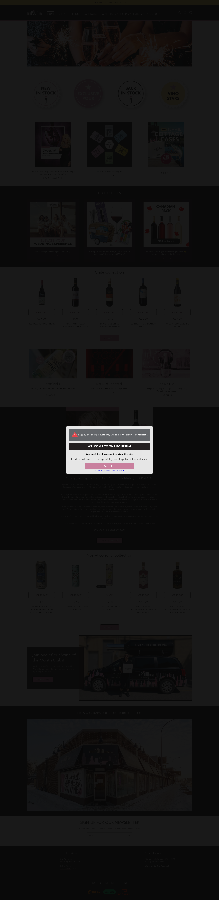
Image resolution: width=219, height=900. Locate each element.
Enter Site (109, 466)
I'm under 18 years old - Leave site (109, 470)
